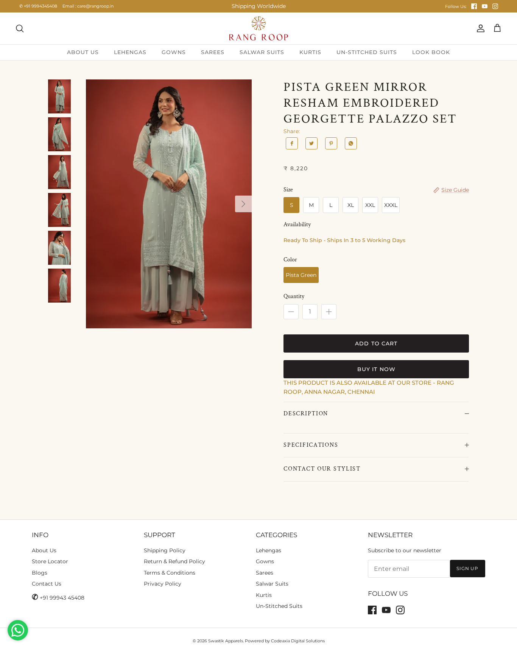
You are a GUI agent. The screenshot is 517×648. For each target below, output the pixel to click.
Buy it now (376, 369)
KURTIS (310, 52)
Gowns (265, 561)
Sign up (467, 568)
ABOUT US (83, 52)
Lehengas (268, 550)
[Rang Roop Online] (258, 28)
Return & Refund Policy (174, 561)
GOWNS (174, 52)
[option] (169, 204)
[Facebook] (474, 6)
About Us (44, 550)
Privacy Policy (162, 583)
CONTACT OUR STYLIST (322, 469)
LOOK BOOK (431, 52)
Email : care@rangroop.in (88, 6)
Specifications (310, 445)
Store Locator (50, 561)
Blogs (39, 572)
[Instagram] (495, 6)
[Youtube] (484, 6)
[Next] (243, 204)
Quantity (293, 296)
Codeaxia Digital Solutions (298, 640)
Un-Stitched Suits (279, 606)
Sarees (264, 572)
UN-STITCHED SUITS (366, 52)
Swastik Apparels (225, 640)
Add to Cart (376, 343)
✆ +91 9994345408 (38, 6)
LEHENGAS (130, 52)
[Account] (479, 28)
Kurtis (264, 595)
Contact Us (46, 583)
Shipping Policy (164, 550)
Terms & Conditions (169, 572)
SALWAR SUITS (262, 52)
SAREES (212, 52)
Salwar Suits (272, 583)
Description (305, 414)
